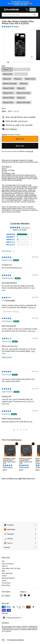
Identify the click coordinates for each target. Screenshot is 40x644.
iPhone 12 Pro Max (23, 93)
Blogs (3, 571)
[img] (6, 257)
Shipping (4, 134)
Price (4, 108)
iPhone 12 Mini (8, 88)
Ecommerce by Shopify (16, 640)
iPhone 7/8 (7, 69)
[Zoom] (32, 57)
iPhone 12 (21, 88)
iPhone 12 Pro (8, 93)
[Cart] (26, 9)
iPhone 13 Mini (8, 98)
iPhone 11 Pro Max (9, 84)
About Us (5, 566)
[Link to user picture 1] (7, 361)
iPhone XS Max (21, 74)
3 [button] (20, 429)
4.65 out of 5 (25, 227)
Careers (4, 580)
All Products (16, 440)
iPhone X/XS (7, 74)
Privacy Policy (6, 583)
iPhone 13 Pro (8, 102)
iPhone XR (6, 79)
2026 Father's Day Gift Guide (11, 568)
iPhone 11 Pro (30, 79)
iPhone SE (23, 84)
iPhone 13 (21, 98)
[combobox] (20, 15)
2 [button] (17, 429)
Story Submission (7, 573)
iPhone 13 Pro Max (23, 102)
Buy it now (20, 146)
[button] (7, 26)
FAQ (3, 561)
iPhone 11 (17, 79)
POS (3, 640)
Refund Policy (6, 585)
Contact (4, 576)
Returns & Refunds (7, 564)
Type (3, 66)
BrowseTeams (33, 9)
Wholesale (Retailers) (8, 578)
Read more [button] (31, 307)
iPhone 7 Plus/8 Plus (22, 69)
